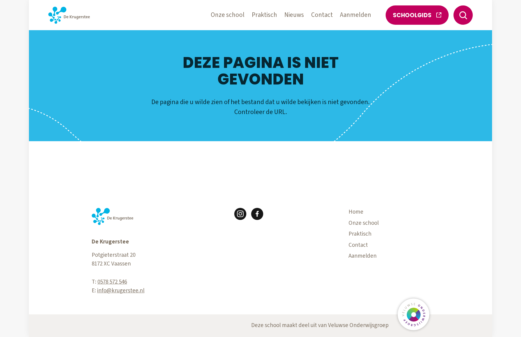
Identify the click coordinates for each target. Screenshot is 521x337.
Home (356, 212)
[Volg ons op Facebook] (257, 214)
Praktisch (264, 15)
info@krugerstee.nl (120, 291)
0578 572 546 (112, 282)
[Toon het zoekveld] (463, 15)
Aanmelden (355, 15)
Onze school (228, 15)
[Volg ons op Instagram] (240, 214)
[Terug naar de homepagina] (69, 15)
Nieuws (294, 15)
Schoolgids (412, 15)
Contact (322, 15)
